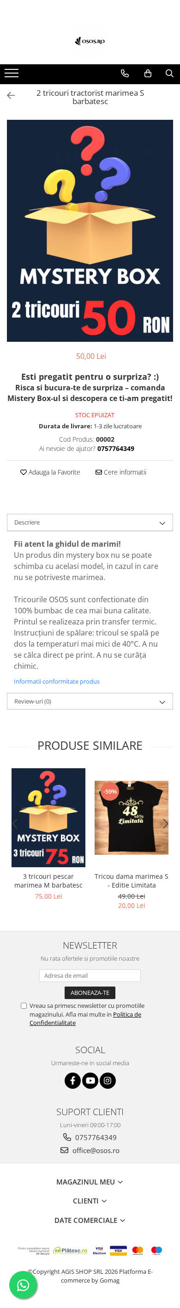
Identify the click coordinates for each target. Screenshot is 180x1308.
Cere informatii (124, 472)
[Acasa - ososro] (90, 41)
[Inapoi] (7, 95)
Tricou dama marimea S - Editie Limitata (131, 880)
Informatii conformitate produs (57, 681)
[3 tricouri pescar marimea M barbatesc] (48, 817)
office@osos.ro (95, 1150)
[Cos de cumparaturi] (148, 73)
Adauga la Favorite (53, 472)
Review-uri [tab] (32, 701)
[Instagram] (108, 1081)
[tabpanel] (90, 231)
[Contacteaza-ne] (124, 73)
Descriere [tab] (27, 522)
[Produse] (13, 76)
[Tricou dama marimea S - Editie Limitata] (131, 818)
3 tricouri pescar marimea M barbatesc (48, 880)
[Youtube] (90, 1081)
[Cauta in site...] (169, 73)
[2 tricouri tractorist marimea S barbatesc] (90, 231)
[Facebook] (73, 1081)
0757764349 (95, 1137)
